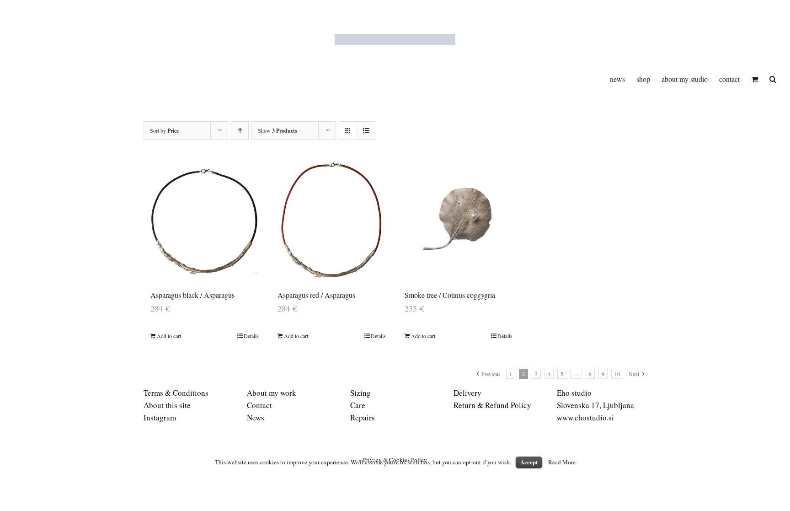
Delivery (467, 392)
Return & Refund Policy (492, 405)
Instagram (160, 417)
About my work (271, 392)
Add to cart (169, 335)
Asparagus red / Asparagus (316, 295)
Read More (562, 462)
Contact (259, 405)
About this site (167, 405)
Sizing (360, 392)
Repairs (362, 417)
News (255, 417)
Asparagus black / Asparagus (192, 295)
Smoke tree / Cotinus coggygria (450, 295)
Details (251, 335)
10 (617, 373)
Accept (529, 461)
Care (357, 405)
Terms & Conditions (176, 392)
